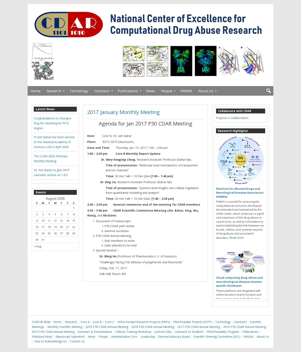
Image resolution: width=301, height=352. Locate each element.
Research (54, 91)
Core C (109, 322)
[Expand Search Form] (268, 91)
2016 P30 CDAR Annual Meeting (244, 327)
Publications (128, 91)
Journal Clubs (163, 332)
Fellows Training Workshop (133, 332)
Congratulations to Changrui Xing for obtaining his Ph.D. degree (52, 123)
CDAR (36, 322)
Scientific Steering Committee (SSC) (216, 337)
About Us (205, 91)
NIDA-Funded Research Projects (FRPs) (144, 322)
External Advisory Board (174, 337)
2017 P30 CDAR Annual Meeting (198, 327)
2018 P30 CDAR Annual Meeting (152, 327)
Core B (97, 322)
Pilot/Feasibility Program (223, 332)
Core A (84, 322)
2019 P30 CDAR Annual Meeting (107, 327)
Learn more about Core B (163, 63)
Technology (78, 91)
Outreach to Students (189, 332)
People (166, 91)
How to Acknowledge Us (50, 341)
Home (36, 91)
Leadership (147, 337)
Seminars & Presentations (95, 332)
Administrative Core (124, 337)
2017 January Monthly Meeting (123, 112)
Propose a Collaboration (232, 118)
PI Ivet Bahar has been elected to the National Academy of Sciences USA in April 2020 (54, 142)
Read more (236, 238)
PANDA (186, 91)
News (150, 91)
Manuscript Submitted (70, 337)
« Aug (37, 246)
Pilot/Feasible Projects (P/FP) (192, 322)
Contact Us (77, 341)
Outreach (102, 91)
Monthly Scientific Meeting (64, 327)
